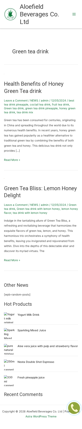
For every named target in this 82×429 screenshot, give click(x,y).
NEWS (34, 100)
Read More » (12, 159)
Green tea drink (14, 108)
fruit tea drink (60, 104)
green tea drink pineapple (41, 108)
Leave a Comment (16, 100)
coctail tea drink (40, 104)
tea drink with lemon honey (30, 212)
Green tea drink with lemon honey (38, 208)
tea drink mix (25, 112)
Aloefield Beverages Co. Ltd (39, 14)
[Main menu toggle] (74, 14)
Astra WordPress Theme (41, 416)
